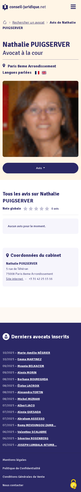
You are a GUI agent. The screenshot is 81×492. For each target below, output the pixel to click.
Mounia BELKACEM (30, 366)
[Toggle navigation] (73, 7)
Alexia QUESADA (29, 412)
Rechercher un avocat (28, 22)
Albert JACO (26, 405)
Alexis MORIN (27, 372)
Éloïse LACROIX (28, 386)
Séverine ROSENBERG (32, 438)
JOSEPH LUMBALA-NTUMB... (37, 445)
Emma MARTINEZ (29, 359)
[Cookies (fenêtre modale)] (73, 484)
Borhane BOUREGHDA (32, 379)
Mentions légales (14, 460)
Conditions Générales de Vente (24, 477)
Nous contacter (13, 485)
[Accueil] (5, 22)
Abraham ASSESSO (30, 418)
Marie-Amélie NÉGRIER (33, 353)
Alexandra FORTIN (30, 392)
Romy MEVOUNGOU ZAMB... (36, 425)
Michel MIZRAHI (28, 399)
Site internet (15, 279)
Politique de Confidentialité (21, 468)
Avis (39, 168)
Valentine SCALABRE (32, 432)
